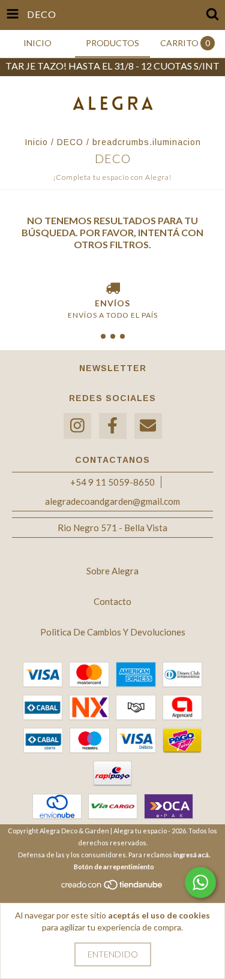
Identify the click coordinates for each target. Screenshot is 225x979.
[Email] (148, 426)
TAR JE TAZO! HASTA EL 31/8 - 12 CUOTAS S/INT (112, 65)
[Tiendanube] (112, 887)
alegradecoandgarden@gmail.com (112, 501)
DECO (70, 142)
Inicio (36, 142)
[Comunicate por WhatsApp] (200, 882)
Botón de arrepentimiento (114, 866)
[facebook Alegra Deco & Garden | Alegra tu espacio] (113, 426)
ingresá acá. (191, 854)
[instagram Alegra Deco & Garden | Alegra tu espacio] (77, 426)
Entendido (113, 954)
